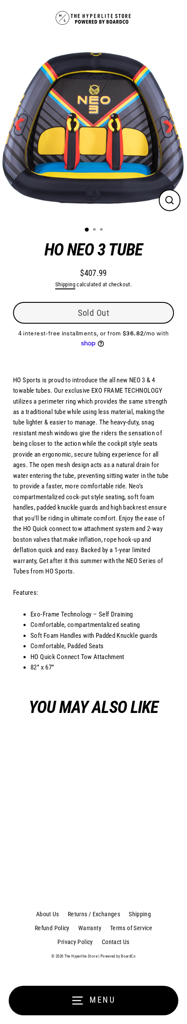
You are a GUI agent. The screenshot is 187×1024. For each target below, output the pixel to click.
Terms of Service (131, 928)
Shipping (65, 284)
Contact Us (116, 941)
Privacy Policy (75, 941)
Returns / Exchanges (94, 914)
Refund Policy (52, 928)
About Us (47, 914)
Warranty (89, 928)
